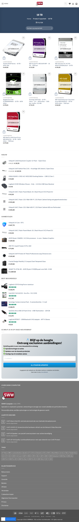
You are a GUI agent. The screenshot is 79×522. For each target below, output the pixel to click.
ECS (33, 453)
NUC (48, 453)
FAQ (54, 516)
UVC (46, 459)
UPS (33, 456)
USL (38, 456)
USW (46, 456)
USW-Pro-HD (13, 459)
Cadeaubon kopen (7, 494)
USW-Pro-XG (32, 459)
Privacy (3, 502)
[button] (4, 3)
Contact (48, 516)
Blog (42, 516)
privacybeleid (44, 372)
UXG (51, 459)
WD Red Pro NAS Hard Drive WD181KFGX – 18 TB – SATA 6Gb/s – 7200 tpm (12, 139)
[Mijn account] (73, 4)
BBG (10, 453)
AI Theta (4, 453)
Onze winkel (35, 516)
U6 (3, 456)
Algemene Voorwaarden (9, 498)
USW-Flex (62, 456)
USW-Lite (70, 456)
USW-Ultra (40, 459)
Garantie (4, 479)
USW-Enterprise (53, 456)
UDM (13, 456)
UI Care (19, 456)
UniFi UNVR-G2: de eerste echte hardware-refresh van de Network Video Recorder (33, 427)
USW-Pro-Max (22, 459)
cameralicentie (17, 453)
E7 (29, 453)
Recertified (55, 453)
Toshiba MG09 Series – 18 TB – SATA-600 (12, 64)
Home (29, 19)
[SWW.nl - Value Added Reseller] (39, 3)
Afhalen (4, 487)
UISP (24, 456)
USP (41, 456)
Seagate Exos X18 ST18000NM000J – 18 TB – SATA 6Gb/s (13, 101)
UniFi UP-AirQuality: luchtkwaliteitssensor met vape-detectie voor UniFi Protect (33, 439)
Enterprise (39, 453)
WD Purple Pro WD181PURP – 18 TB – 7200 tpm (39, 64)
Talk (66, 453)
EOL (44, 453)
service (62, 453)
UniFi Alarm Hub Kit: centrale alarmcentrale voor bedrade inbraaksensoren (31, 421)
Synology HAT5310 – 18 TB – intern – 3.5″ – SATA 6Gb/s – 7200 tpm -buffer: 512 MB (39, 101)
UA (10, 456)
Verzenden (5, 490)
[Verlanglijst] (70, 4)
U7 (6, 456)
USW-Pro (4, 459)
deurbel (25, 453)
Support (4, 475)
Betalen (4, 483)
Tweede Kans (73, 453)
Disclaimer (4, 505)
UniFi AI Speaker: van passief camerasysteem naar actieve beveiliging (29, 433)
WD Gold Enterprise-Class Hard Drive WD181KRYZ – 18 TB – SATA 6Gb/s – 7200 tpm (64, 101)
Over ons (27, 516)
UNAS (29, 456)
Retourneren (5, 472)
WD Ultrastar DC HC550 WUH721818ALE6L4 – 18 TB (64, 64)
